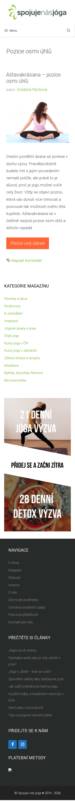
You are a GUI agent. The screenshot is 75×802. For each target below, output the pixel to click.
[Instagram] (22, 744)
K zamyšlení (13, 313)
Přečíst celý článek (27, 243)
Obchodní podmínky (23, 600)
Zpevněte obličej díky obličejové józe (36, 679)
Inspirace (11, 321)
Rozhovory (12, 306)
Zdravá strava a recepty (22, 358)
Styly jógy (11, 336)
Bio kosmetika (15, 380)
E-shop (13, 563)
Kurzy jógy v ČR (16, 343)
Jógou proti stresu (22, 650)
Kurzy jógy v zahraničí (20, 350)
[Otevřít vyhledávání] (68, 30)
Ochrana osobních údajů (26, 607)
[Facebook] (12, 744)
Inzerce (14, 585)
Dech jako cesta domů (25, 707)
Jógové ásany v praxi (20, 328)
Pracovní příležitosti (23, 614)
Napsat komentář (26, 260)
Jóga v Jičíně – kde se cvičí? (29, 671)
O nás (12, 592)
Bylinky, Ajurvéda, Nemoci (23, 373)
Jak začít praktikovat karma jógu (33, 686)
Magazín (14, 570)
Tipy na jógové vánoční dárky (30, 715)
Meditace (11, 365)
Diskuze (14, 577)
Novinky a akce (15, 298)
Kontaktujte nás (20, 622)
